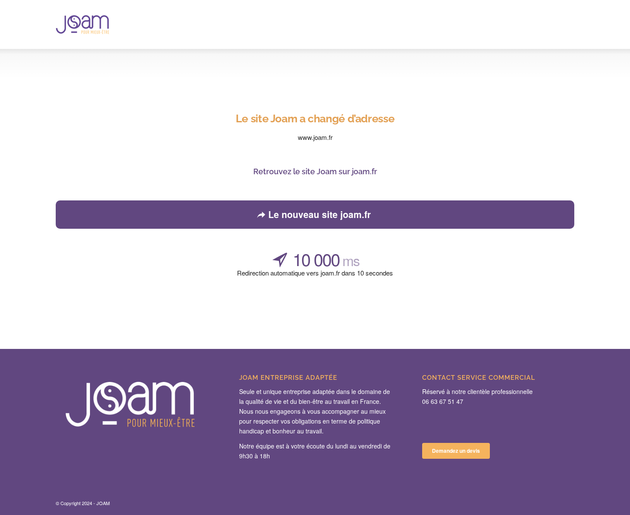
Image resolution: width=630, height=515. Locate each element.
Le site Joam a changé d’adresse (315, 118)
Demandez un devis (456, 450)
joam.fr (364, 171)
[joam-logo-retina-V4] (82, 24)
